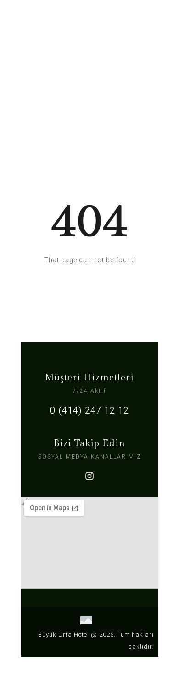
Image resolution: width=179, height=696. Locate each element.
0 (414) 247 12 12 (89, 410)
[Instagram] (89, 476)
